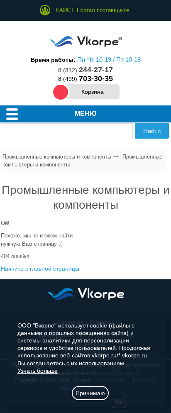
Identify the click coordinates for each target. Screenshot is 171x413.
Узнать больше (37, 370)
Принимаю (90, 393)
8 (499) (85, 79)
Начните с (40, 268)
